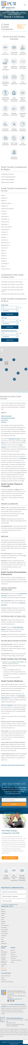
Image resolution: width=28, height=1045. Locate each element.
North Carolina (4, 929)
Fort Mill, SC (4, 213)
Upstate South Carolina (7, 182)
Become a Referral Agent (7, 981)
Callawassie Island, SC (6, 203)
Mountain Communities (14, 114)
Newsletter (3, 968)
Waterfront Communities (14, 157)
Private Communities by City (11, 904)
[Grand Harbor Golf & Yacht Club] (6, 363)
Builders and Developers (4, 961)
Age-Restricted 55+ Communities (14, 875)
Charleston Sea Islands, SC (7, 208)
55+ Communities (5, 50)
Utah (2, 939)
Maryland (3, 921)
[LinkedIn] (13, 1001)
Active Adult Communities (14, 53)
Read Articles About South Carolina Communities (13, 765)
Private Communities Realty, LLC (14, 1018)
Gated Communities (14, 82)
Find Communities (4, 951)
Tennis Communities (22, 143)
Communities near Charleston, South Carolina (12, 284)
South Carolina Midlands (7, 179)
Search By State (7, 906)
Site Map (13, 954)
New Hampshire (5, 925)
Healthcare (4, 422)
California (3, 911)
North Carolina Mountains (8, 177)
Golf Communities (22, 82)
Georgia (3, 917)
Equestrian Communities (14, 67)
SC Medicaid (9, 705)
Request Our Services (10, 858)
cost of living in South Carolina (16, 662)
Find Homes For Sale (4, 954)
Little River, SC (4, 234)
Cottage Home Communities (5, 68)
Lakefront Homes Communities (22, 99)
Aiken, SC (3, 195)
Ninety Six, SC (4, 248)
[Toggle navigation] (25, 4)
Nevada (3, 923)
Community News (4, 965)
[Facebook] (8, 1001)
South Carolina (4, 933)
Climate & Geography (6, 416)
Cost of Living (4, 420)
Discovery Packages (3, 958)
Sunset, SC (3, 266)
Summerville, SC (5, 263)
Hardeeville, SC (5, 224)
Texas (2, 937)
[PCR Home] (4, 992)
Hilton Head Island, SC (6, 227)
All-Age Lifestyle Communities (6, 877)
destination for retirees (14, 438)
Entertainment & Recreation (8, 418)
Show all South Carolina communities (21, 26)
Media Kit (3, 979)
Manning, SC (4, 237)
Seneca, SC (3, 255)
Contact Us (13, 952)
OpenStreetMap (25, 391)
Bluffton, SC (4, 200)
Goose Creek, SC (5, 221)
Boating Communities (22, 53)
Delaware (3, 913)
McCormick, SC (4, 240)
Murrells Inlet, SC (5, 242)
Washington (4, 943)
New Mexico (4, 927)
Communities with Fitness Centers (5, 83)
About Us (13, 950)
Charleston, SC (4, 206)
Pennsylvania (4, 931)
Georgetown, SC (5, 219)
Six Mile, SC (4, 261)
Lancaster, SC (4, 232)
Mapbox (19, 391)
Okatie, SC (3, 250)
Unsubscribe (4, 970)
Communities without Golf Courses (5, 99)
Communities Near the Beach (22, 115)
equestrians (23, 458)
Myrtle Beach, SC (5, 245)
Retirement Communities (5, 143)
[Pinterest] (11, 1001)
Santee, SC (3, 253)
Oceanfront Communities (5, 129)
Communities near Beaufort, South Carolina (11, 282)
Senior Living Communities (14, 143)
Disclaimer (13, 958)
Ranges (11, 669)
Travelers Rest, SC (5, 269)
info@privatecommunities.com (14, 999)
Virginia (3, 941)
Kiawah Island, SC (5, 229)
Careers (12, 962)
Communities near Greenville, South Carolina (12, 287)
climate (17, 489)
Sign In (3, 977)
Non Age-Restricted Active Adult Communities (21, 878)
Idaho (2, 919)
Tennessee (3, 935)
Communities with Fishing (22, 67)
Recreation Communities (22, 129)
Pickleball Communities (14, 129)
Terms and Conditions (16, 960)
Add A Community (5, 975)
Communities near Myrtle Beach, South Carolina (12, 294)
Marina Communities (5, 114)
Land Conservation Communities (14, 99)
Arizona (3, 909)
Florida (2, 915)
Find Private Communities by (12, 887)
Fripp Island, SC (5, 216)
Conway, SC (4, 211)
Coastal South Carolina (7, 174)
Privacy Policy (14, 956)
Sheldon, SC (4, 258)
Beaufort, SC (4, 198)
